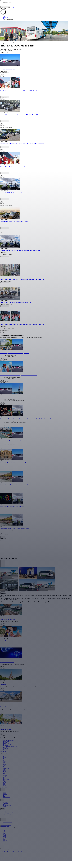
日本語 (4, 841)
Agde (4, 780)
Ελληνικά (4, 835)
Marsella (4, 761)
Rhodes (4, 784)
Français (4, 837)
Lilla (3, 774)
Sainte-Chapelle (5, 747)
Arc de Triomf (5, 749)
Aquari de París (5, 748)
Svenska (4, 845)
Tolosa (4, 760)
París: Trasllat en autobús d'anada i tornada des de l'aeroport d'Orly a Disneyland (19, 90)
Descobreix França (3, 787)
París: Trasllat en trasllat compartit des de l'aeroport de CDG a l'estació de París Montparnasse (22, 143)
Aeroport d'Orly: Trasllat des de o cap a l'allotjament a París (14, 221)
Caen (4, 765)
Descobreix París (3, 751)
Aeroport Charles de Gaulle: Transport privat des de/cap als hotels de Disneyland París (20, 250)
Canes (4, 767)
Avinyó (4, 766)
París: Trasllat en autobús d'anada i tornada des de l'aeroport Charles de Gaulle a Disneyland (22, 324)
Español (4, 836)
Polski (4, 843)
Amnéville (4, 782)
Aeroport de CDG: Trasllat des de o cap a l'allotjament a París (14, 192)
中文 (3, 846)
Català (4, 831)
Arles (4, 777)
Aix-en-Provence (6, 779)
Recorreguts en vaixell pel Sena (8, 740)
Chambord (4, 769)
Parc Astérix (5, 742)
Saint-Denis (5, 771)
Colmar (4, 763)
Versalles (4, 770)
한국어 (4, 838)
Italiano (4, 839)
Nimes (4, 773)
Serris (4, 783)
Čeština (4, 832)
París (3, 756)
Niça (3, 758)
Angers (4, 778)
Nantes (4, 762)
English (4, 830)
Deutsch (4, 834)
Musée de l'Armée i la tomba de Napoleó (10, 746)
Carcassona (5, 776)
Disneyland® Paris (6, 743)
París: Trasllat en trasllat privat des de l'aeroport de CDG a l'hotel (15, 302)
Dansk (4, 833)
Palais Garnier (5, 745)
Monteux (4, 781)
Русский (4, 844)
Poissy (4, 772)
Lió (3, 759)
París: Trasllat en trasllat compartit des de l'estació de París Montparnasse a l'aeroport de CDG (22, 279)
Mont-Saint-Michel (6, 768)
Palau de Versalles (6, 741)
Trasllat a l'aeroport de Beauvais (7, 69)
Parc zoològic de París (7, 744)
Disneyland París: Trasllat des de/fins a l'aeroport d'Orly (13, 166)
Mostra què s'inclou (4, 72)
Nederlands (5, 840)
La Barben (4, 785)
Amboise (4, 764)
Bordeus (4, 757)
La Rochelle (5, 775)
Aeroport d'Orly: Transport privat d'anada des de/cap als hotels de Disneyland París (19, 114)
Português (4, 842)
